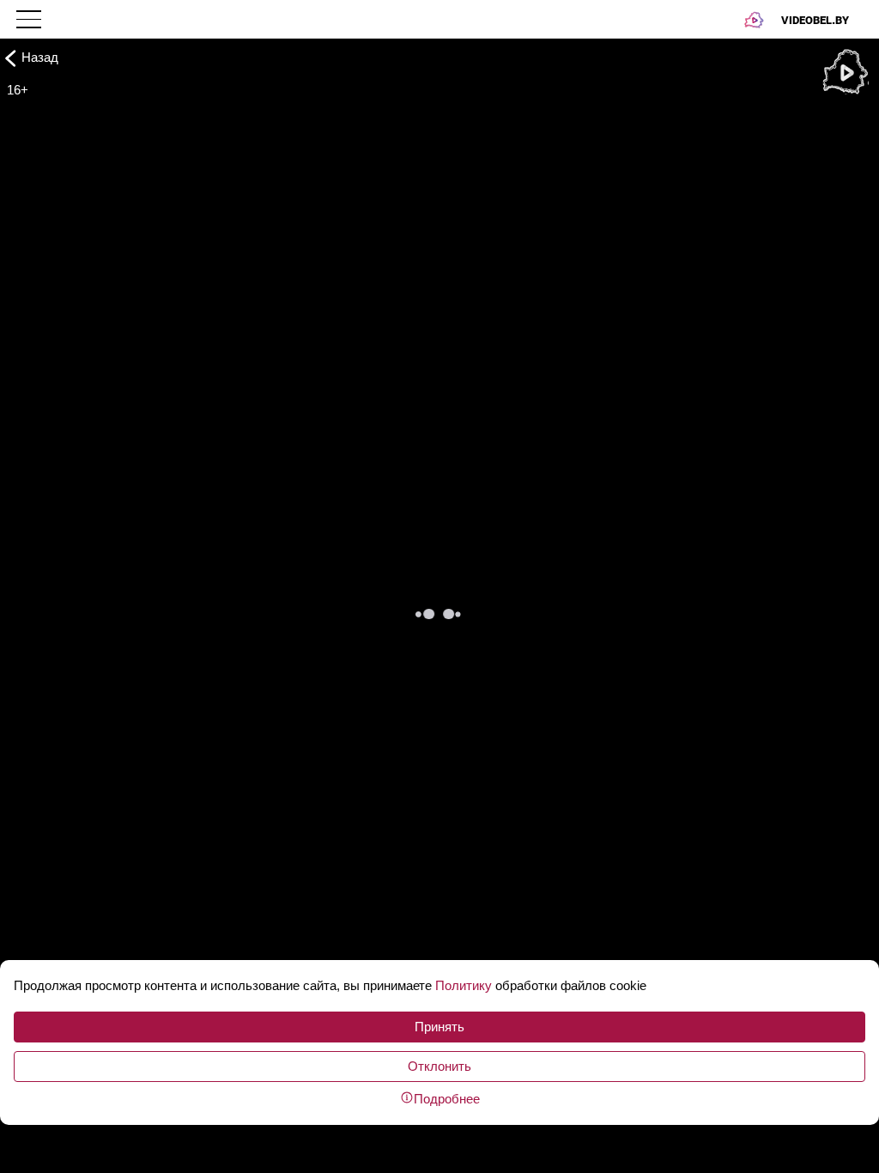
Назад (39, 57)
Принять (439, 1026)
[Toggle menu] (30, 19)
